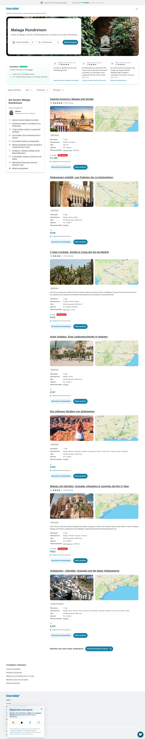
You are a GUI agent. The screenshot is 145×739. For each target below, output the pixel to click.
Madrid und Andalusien (118, 80)
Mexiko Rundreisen (13, 683)
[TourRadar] (13, 8)
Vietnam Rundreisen (13, 669)
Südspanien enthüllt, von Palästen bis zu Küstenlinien (26, 125)
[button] (94, 162)
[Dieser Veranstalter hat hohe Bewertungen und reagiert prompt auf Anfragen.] (73, 310)
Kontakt (8, 703)
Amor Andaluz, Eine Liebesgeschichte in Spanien (26, 137)
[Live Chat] (140, 734)
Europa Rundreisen (17, 13)
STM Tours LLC (68, 544)
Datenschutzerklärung (16, 732)
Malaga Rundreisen (41, 13)
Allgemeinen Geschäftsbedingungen (26, 730)
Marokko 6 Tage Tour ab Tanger (17, 679)
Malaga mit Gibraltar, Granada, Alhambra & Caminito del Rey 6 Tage (27, 146)
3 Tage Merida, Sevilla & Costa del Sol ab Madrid (26, 158)
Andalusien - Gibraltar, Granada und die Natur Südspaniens (26, 152)
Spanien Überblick (14, 90)
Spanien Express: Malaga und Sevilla (66, 80)
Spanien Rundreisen (29, 13)
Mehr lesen (85, 77)
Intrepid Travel (67, 150)
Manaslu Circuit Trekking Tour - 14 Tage (20, 676)
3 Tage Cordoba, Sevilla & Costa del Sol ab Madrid (94, 81)
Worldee (65, 225)
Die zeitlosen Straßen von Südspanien (25, 141)
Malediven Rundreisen (14, 672)
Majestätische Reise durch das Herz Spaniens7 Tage (24, 164)
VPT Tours (66, 310)
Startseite (8, 13)
